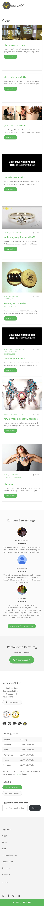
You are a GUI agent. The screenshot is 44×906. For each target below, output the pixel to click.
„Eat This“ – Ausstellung (15, 125)
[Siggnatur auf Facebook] (8, 895)
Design (11, 349)
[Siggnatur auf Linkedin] (19, 895)
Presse (4, 842)
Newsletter (6, 874)
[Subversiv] (15, 724)
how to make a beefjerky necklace (21, 419)
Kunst (6, 352)
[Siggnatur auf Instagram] (3, 895)
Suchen (35, 808)
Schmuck (13, 233)
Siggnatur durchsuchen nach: (15, 802)
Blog (4, 849)
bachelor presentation (14, 177)
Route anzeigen (13, 702)
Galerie (6, 233)
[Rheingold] (25, 724)
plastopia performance (15, 45)
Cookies (5, 882)
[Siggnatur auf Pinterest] (13, 895)
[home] (13, 3)
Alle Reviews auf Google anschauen (22, 626)
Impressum (6, 868)
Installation (19, 349)
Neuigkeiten (13, 297)
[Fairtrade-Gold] (20, 724)
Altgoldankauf (7, 862)
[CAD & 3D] (9, 724)
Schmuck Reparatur (9, 855)
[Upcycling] (4, 724)
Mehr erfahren (10, 57)
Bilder (6, 297)
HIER (18, 774)
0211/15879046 (22, 659)
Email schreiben (13, 793)
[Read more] (22, 33)
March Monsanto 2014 (15, 77)
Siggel (4, 836)
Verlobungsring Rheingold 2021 (19, 237)
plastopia (8, 484)
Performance (14, 352)
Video (19, 233)
